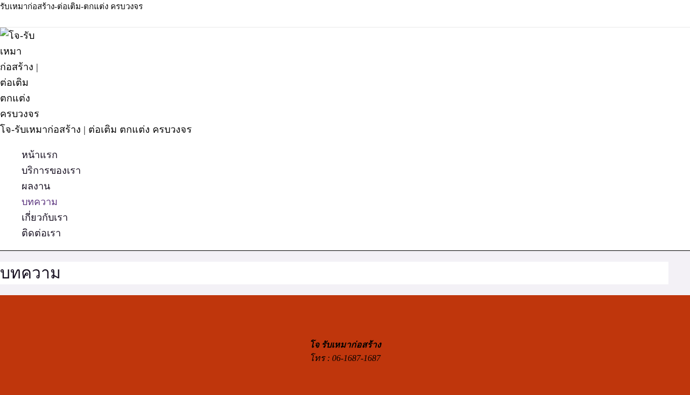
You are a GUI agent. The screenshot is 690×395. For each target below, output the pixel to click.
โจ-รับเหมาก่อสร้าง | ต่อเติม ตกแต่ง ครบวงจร (96, 129)
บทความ (40, 201)
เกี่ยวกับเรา (45, 217)
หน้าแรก (40, 154)
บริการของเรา (51, 170)
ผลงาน (36, 186)
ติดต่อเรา (41, 233)
